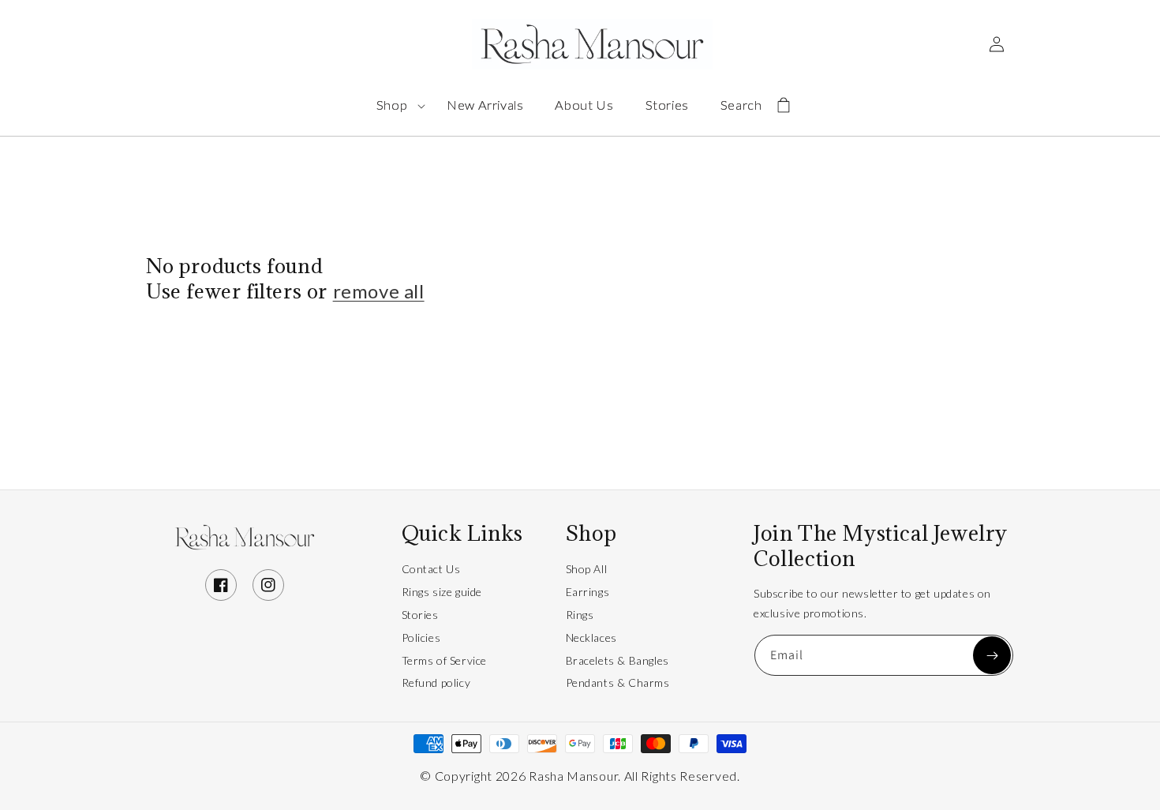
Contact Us (431, 569)
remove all (379, 290)
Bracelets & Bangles (617, 660)
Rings (580, 614)
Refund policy (436, 682)
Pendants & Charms (618, 682)
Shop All (587, 569)
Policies (421, 637)
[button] (403, 105)
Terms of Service (445, 660)
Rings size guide (442, 591)
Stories (420, 614)
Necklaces (591, 637)
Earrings (588, 591)
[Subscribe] (992, 655)
